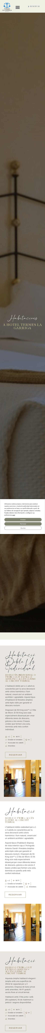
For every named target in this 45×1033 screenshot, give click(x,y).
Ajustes (23, 528)
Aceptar (23, 520)
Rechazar (23, 524)
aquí (13, 515)
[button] (17, 7)
